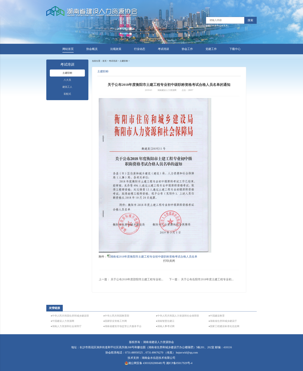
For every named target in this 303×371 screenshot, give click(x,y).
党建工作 (211, 48)
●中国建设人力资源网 (62, 321)
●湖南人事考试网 (165, 326)
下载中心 (235, 48)
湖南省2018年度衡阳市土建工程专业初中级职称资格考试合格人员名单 (153, 256)
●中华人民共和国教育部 (116, 315)
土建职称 (67, 73)
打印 (166, 260)
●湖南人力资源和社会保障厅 (66, 326)
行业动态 (139, 48)
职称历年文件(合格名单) (217, 25)
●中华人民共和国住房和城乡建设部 (70, 315)
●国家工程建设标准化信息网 (223, 326)
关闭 (172, 260)
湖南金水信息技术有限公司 (158, 357)
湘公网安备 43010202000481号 (146, 363)
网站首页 (68, 48)
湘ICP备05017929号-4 (179, 363)
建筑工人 (67, 87)
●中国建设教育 (216, 315)
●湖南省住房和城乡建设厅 (222, 321)
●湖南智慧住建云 (165, 321)
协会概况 (91, 48)
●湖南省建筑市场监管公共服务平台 (122, 326)
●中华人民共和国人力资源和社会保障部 (177, 315)
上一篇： (131, 279)
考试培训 (163, 48)
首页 (104, 61)
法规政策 (115, 48)
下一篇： (201, 279)
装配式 (67, 94)
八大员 (67, 80)
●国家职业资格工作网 (115, 321)
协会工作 (187, 48)
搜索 (250, 20)
